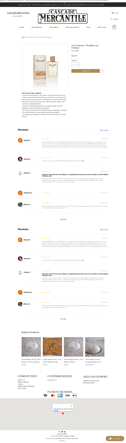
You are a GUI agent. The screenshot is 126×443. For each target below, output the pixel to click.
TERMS (20, 384)
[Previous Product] (19, 347)
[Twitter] (62, 432)
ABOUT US (21, 380)
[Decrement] (73, 64)
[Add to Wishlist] (102, 71)
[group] (63, 352)
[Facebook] (59, 432)
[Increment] (78, 64)
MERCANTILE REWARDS (26, 386)
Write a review (104, 130)
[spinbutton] (75, 64)
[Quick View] (31, 347)
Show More (63, 219)
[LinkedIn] (65, 432)
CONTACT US (52, 380)
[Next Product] (107, 347)
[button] (114, 27)
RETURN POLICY (89, 383)
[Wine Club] (64, 2)
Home (24, 37)
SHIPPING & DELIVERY (91, 381)
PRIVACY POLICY (23, 382)
